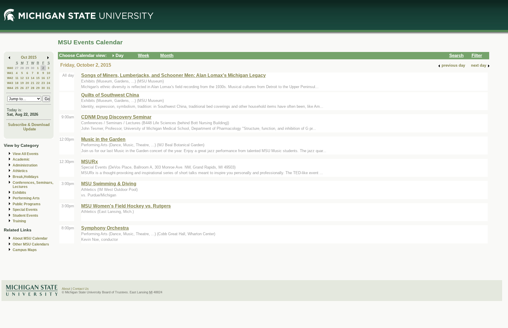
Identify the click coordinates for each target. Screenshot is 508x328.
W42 (10, 78)
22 (38, 83)
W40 (10, 68)
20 (27, 83)
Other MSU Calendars (31, 244)
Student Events (25, 215)
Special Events (25, 210)
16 (43, 78)
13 (27, 78)
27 (17, 68)
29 (27, 68)
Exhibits (19, 193)
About (66, 288)
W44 (10, 88)
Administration (25, 165)
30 (32, 68)
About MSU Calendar (30, 238)
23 (43, 83)
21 (32, 83)
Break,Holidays (26, 177)
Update (29, 129)
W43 (10, 83)
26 (22, 88)
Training (19, 221)
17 (48, 78)
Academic (21, 159)
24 (48, 83)
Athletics (20, 171)
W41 (10, 73)
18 (17, 83)
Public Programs (27, 204)
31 (48, 88)
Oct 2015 (28, 57)
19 (22, 83)
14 (32, 78)
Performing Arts (26, 198)
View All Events (26, 154)
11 (17, 78)
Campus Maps (25, 250)
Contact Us (81, 288)
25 (17, 88)
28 (22, 68)
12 (22, 78)
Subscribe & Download (29, 124)
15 (38, 78)
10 (48, 73)
